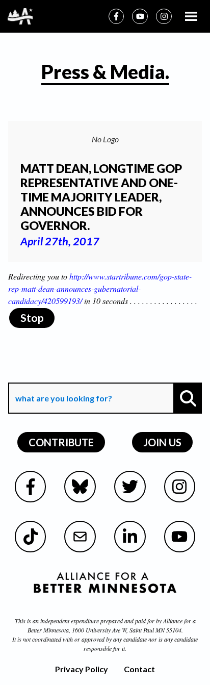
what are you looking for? (62, 375)
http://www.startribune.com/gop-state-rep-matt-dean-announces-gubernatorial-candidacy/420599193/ (100, 288)
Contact (139, 669)
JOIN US (162, 442)
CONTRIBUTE (61, 442)
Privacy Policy (81, 669)
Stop (32, 317)
